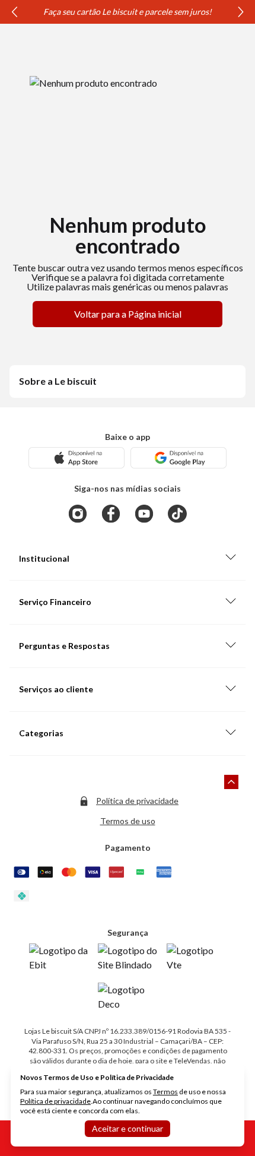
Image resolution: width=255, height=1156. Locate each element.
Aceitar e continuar (127, 1128)
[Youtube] (144, 513)
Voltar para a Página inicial (127, 313)
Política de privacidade (137, 801)
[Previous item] (14, 12)
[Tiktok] (177, 513)
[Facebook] (111, 513)
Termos (165, 1091)
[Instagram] (77, 513)
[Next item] (241, 12)
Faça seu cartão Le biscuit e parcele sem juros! (127, 12)
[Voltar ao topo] (231, 782)
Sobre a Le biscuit (58, 381)
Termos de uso (127, 821)
